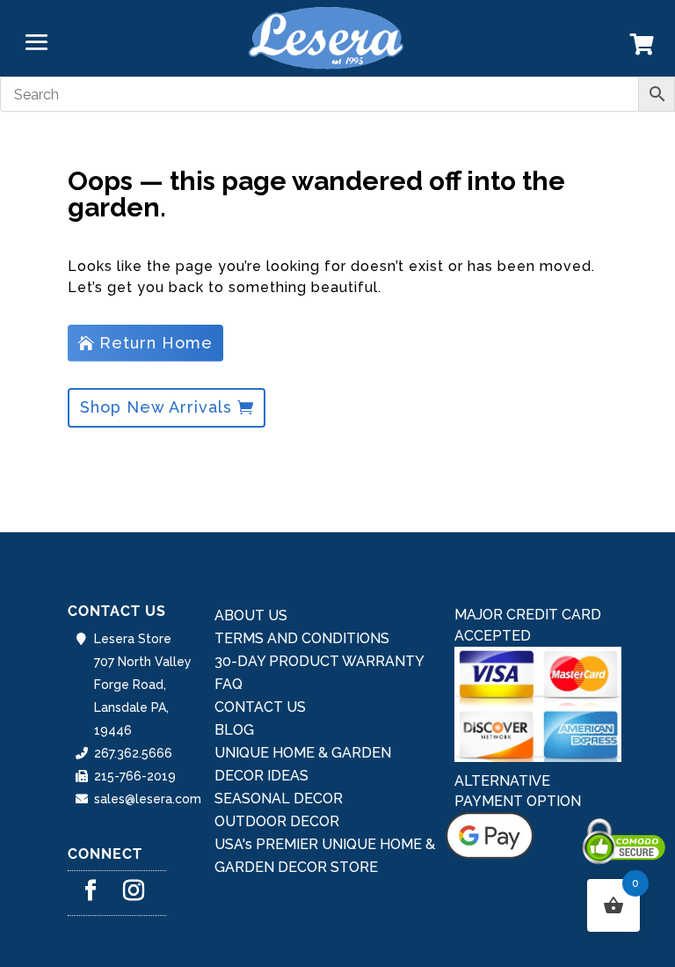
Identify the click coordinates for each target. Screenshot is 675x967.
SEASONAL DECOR (278, 798)
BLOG (234, 730)
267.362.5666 (133, 753)
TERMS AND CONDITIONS (301, 638)
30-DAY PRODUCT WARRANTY (319, 661)
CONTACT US (260, 707)
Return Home (156, 342)
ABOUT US (250, 615)
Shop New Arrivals (156, 407)
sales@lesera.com (147, 799)
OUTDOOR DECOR (276, 821)
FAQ (228, 684)
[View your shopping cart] (642, 47)
